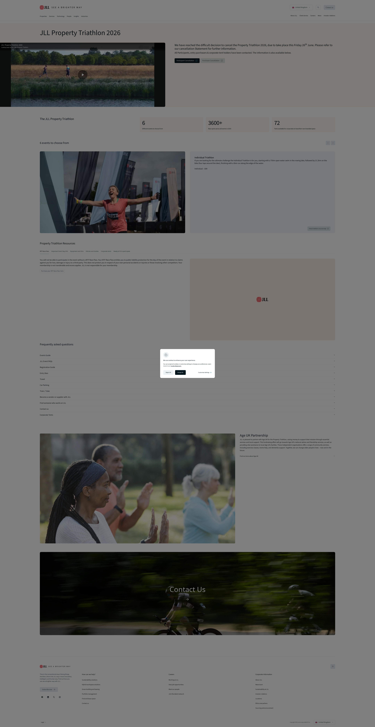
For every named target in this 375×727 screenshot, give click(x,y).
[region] (187, 363)
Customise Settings (205, 372)
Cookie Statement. (176, 366)
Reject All (168, 372)
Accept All (180, 372)
